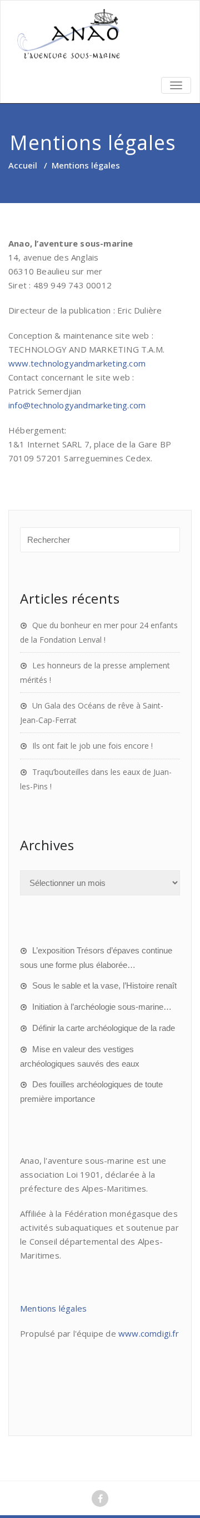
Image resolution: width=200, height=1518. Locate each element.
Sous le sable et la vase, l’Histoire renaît (104, 985)
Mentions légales (53, 1308)
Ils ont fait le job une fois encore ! (92, 745)
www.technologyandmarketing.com (77, 363)
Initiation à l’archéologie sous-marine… (102, 1006)
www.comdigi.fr (148, 1333)
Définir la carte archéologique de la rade (103, 1028)
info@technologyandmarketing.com (77, 405)
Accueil (22, 165)
